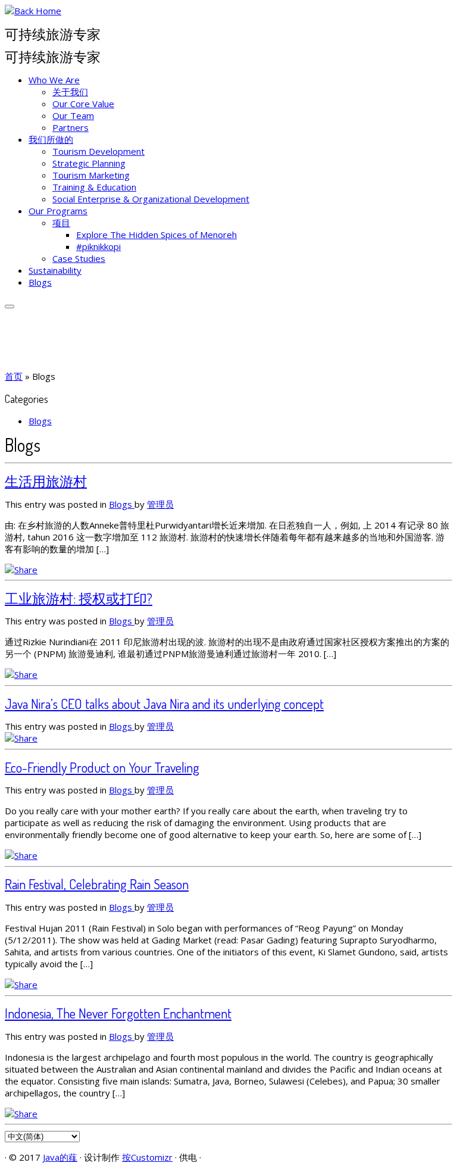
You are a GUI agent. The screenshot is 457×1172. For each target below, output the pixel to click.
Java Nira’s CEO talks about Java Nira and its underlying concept (164, 703)
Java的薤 (60, 1157)
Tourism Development (98, 151)
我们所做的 (51, 139)
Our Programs (58, 211)
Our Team (73, 115)
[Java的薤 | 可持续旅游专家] (33, 11)
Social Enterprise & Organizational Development (150, 199)
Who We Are (54, 80)
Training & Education (94, 187)
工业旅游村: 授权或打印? (78, 598)
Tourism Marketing (91, 175)
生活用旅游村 (46, 481)
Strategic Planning (89, 163)
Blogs (40, 282)
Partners (70, 127)
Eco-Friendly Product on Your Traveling (102, 767)
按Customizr (147, 1157)
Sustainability (55, 270)
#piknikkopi (98, 246)
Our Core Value (83, 104)
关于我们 (70, 92)
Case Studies (78, 258)
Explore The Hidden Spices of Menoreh (156, 234)
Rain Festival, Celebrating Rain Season (97, 884)
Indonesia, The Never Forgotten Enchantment (118, 1013)
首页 (14, 376)
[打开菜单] (9, 306)
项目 (61, 223)
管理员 (160, 504)
